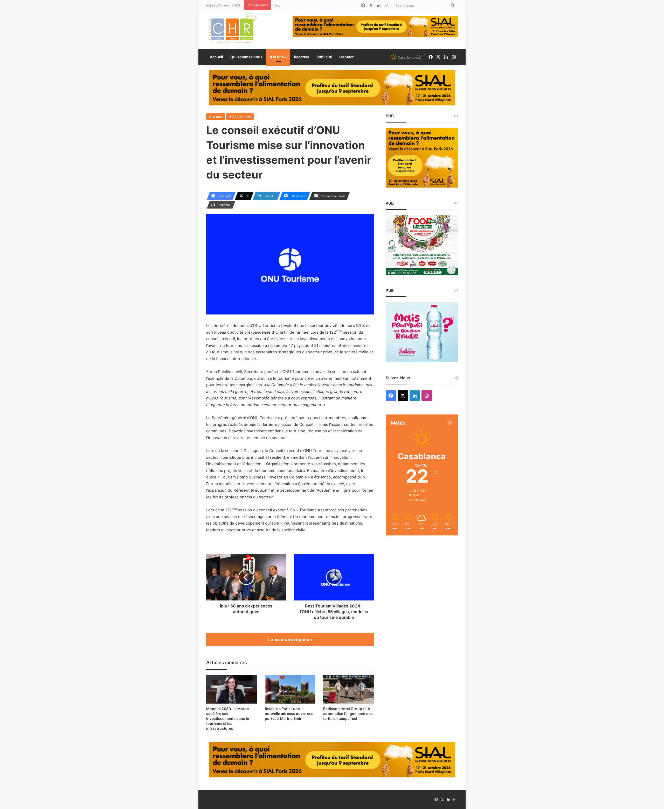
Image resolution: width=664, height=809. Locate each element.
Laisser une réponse (290, 639)
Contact (346, 57)
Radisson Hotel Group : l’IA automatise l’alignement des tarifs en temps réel (334, 5)
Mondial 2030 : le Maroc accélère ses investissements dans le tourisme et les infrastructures (227, 718)
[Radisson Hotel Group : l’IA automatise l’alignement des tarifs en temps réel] (348, 689)
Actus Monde (240, 116)
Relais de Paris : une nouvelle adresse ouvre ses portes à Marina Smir (289, 713)
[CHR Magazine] (232, 30)
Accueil (216, 57)
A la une (277, 57)
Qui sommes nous (246, 57)
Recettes (301, 57)
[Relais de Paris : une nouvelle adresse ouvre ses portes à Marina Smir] (290, 689)
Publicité (324, 57)
